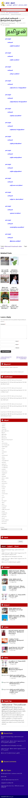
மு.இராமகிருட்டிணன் (6, 509)
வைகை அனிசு (22, 711)
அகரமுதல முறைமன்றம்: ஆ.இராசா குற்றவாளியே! (9, 367)
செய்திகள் (4, 469)
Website (17, 347)
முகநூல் (3, 511)
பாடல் (3, 495)
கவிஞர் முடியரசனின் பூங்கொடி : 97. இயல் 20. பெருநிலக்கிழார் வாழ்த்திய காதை (17, 691)
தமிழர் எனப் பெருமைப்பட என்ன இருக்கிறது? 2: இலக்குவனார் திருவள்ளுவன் (5, 308)
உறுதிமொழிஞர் (4, 446)
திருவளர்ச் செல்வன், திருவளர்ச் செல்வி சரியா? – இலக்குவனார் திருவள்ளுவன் (16, 632)
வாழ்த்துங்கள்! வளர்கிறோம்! (6, 782)
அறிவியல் (3, 427)
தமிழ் (10, 713)
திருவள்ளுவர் (5, 713)
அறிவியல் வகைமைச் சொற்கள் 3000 (16, 722)
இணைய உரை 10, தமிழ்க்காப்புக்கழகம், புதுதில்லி (11, 562)
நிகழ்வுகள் (4, 486)
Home (7, 12)
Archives (2, 527)
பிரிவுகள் (16, 546)
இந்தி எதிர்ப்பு (4, 434)
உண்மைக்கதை (4, 443)
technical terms (5, 720)
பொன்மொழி (4, 506)
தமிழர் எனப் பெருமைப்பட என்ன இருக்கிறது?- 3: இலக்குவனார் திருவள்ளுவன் (14, 290)
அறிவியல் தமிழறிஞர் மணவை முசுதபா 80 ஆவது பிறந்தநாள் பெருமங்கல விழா (21, 357)
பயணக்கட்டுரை (5, 493)
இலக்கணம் (4, 436)
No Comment (6, 25)
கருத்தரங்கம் (4, 451)
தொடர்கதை (4, 481)
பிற (2, 499)
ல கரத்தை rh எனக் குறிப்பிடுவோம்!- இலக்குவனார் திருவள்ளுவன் (16, 640)
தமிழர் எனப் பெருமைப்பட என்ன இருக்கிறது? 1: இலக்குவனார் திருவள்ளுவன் (14, 308)
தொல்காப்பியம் (4, 483)
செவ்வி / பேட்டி (4, 471)
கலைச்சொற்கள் (5, 455)
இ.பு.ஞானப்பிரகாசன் (7, 715)
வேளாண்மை (4, 523)
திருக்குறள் (4, 476)
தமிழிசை (3, 474)
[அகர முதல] (14, 5)
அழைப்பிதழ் (4, 429)
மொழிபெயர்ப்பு (4, 513)
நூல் (3, 707)
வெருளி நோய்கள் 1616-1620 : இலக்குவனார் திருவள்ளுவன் (11, 380)
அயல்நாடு (4, 424)
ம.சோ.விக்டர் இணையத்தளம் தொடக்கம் (8, 779)
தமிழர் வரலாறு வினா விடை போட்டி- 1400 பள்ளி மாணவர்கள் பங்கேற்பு (12, 786)
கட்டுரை (3, 448)
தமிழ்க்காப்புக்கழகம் (7, 716)
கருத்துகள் (10, 546)
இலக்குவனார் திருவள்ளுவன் (14, 12)
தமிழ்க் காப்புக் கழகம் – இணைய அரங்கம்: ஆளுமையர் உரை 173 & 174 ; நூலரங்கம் (17, 587)
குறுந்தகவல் (4, 464)
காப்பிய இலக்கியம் (5, 460)
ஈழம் (3, 441)
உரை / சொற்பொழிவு (5, 444)
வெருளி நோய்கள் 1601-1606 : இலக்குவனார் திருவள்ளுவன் (11, 403)
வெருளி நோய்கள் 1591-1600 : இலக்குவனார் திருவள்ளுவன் (11, 411)
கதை (3, 450)
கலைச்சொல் (12, 720)
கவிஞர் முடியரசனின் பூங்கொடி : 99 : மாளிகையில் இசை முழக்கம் (17, 676)
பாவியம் (3, 497)
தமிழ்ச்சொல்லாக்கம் (16, 713)
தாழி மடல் (21, 709)
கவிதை (20, 246)
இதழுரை (3, 432)
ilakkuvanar (9, 707)
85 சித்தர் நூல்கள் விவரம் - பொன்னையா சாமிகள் (10, 773)
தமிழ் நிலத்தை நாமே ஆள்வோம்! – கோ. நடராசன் (14, 271)
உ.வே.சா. (4, 718)
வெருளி (3, 518)
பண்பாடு (3, 492)
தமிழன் (2, 248)
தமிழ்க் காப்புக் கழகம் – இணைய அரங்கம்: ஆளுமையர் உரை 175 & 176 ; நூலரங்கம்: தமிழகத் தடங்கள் (14, 553)
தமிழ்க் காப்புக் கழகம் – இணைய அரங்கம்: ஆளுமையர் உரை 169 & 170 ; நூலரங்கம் (17, 617)
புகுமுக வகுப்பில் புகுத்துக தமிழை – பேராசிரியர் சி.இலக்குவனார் (12, 371)
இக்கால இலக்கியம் (5, 431)
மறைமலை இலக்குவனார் (18, 715)
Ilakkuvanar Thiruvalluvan (14, 704)
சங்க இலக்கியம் (5, 465)
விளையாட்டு (4, 516)
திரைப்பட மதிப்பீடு (5, 478)
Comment (3, 324)
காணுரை (3, 458)
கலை (3, 453)
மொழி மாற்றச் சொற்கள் (17, 716)
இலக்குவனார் (4, 437)
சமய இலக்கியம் (5, 467)
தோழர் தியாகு (19, 720)
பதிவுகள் (3, 546)
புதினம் (3, 502)
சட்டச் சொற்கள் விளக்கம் (16, 718)
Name (17, 341)
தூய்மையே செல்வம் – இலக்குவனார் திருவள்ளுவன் (16, 668)
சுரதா (7, 722)
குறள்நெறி (4, 462)
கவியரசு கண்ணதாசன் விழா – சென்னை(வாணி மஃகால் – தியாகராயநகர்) (6, 357)
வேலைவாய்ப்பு (4, 521)
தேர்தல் (3, 479)
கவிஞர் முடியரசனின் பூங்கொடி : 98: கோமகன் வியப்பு (17, 683)
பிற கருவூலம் (4, 500)
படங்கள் (3, 488)
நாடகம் (3, 485)
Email (17, 344)
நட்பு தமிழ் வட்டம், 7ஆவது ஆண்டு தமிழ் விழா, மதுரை (17, 595)
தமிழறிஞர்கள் (4, 472)
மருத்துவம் (4, 507)
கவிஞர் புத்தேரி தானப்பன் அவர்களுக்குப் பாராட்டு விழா (12, 556)
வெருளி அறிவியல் (5, 520)
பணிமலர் (3, 490)
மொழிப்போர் (4, 514)
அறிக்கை (3, 425)
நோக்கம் (2, 776)
